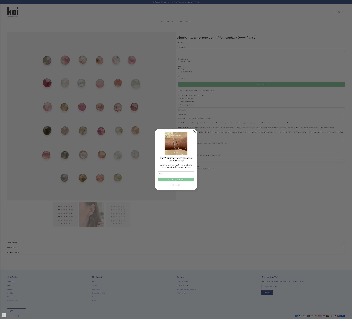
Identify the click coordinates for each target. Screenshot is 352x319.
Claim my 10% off (176, 179)
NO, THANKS (176, 185)
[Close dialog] (194, 131)
